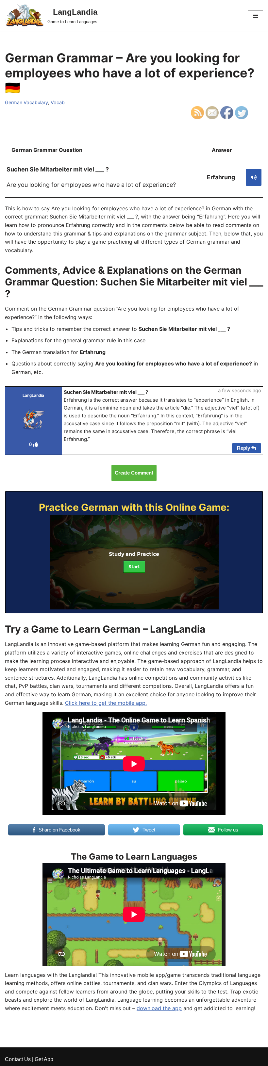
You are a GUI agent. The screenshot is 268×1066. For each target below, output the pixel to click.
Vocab (58, 102)
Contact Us (18, 1059)
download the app (159, 1008)
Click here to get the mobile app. (106, 703)
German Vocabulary (26, 102)
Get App (44, 1059)
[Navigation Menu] (255, 15)
